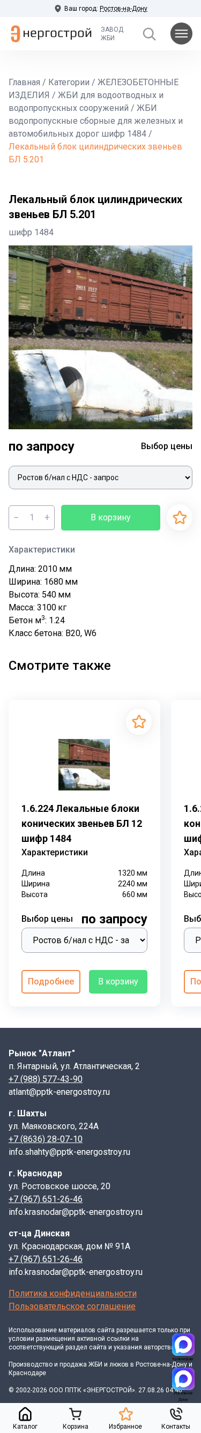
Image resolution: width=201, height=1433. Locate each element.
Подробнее (51, 981)
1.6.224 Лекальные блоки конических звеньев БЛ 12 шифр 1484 (81, 823)
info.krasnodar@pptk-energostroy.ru (76, 1212)
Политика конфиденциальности (73, 1293)
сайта (106, 1330)
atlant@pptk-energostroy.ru (59, 1092)
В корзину (111, 517)
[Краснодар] (183, 1344)
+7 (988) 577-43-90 (46, 1079)
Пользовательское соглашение (72, 1306)
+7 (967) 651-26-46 (46, 1199)
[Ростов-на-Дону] (183, 1379)
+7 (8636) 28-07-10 (46, 1139)
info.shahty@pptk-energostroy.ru (69, 1152)
